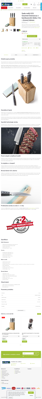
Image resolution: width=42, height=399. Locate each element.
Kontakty (16, 373)
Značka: (23, 50)
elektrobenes (33, 363)
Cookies (3, 382)
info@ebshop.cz (15, 363)
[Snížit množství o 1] (25, 36)
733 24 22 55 (23, 363)
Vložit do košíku (33, 36)
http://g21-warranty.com (31, 208)
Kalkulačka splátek (25, 33)
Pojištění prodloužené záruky (5, 374)
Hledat (25, 4)
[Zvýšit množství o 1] (25, 35)
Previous (38, 314)
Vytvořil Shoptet (39, 397)
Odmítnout (31, 395)
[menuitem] (4, 8)
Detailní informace (37, 27)
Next (40, 314)
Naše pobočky (17, 370)
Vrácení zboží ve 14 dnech (5, 373)
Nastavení (10, 397)
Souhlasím (30, 392)
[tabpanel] (11, 330)
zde (19, 395)
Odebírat (36, 353)
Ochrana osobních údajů (5, 383)
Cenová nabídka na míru (5, 375)
